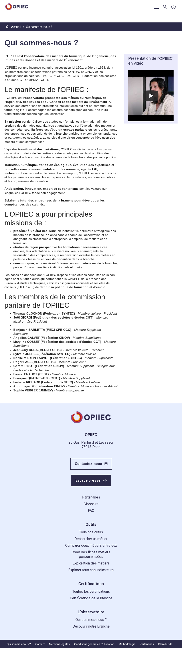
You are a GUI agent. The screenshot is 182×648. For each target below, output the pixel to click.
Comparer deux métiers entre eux (91, 545)
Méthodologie (127, 644)
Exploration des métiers (91, 563)
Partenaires (91, 497)
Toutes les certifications (91, 591)
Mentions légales (59, 644)
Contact (40, 644)
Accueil (16, 27)
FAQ (91, 510)
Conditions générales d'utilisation (94, 644)
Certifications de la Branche (91, 598)
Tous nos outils (91, 532)
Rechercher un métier (91, 539)
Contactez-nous (88, 464)
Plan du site (165, 644)
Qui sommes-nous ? (91, 620)
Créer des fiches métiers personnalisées (91, 554)
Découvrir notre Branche (91, 626)
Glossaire (91, 504)
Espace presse (88, 480)
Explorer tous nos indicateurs (91, 570)
